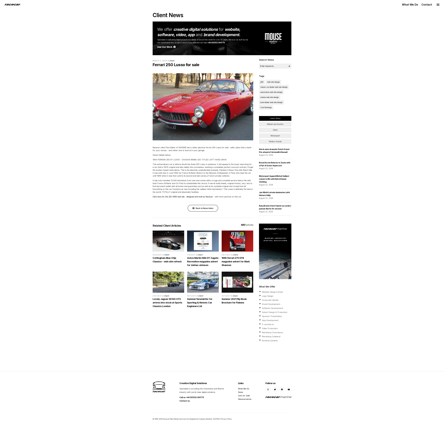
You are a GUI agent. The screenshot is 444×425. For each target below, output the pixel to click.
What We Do (410, 4)
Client (171, 61)
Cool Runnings (266, 107)
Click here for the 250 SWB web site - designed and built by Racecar (183, 196)
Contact (426, 4)
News (240, 392)
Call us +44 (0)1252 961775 (191, 397)
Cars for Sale (244, 395)
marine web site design (269, 97)
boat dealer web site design (271, 102)
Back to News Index (204, 208)
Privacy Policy (226, 419)
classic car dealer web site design (273, 87)
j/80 (261, 82)
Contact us (184, 401)
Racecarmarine (244, 399)
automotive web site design (271, 92)
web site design (273, 82)
